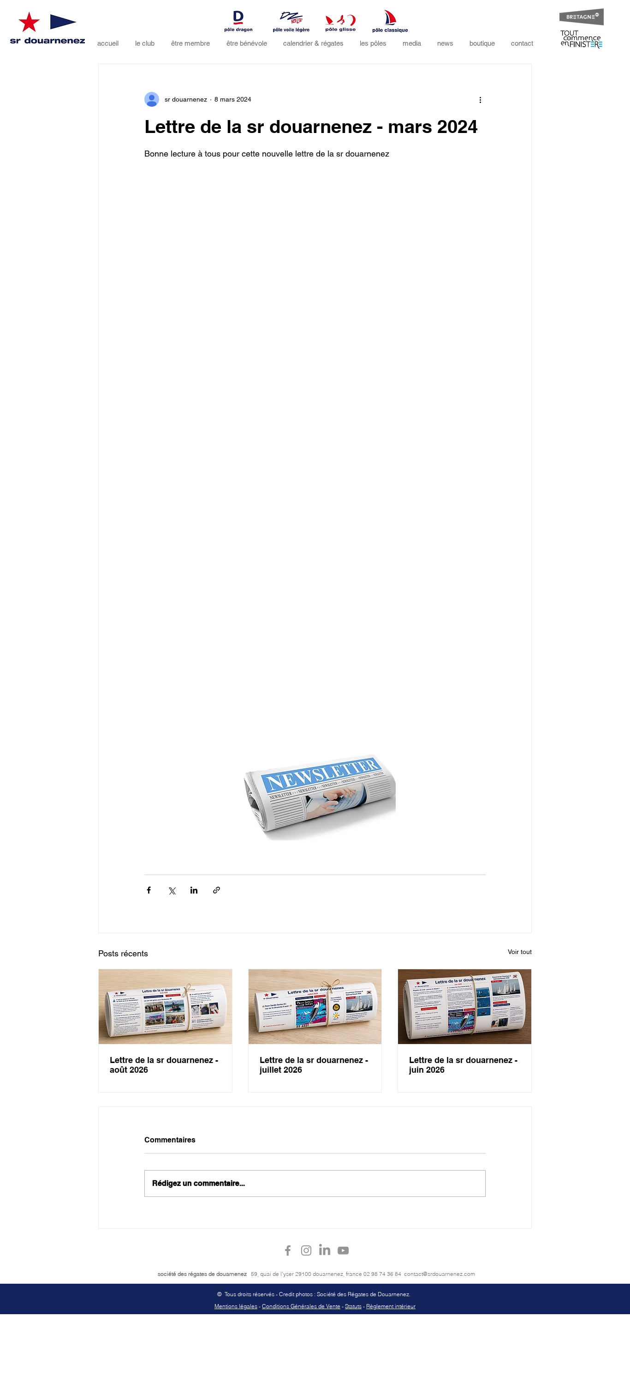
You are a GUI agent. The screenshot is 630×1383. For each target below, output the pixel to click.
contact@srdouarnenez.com (439, 1273)
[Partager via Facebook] (148, 890)
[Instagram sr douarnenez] (306, 1250)
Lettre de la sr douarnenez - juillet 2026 (314, 1065)
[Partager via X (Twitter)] (171, 890)
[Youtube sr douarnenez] (343, 1250)
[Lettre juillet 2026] (315, 1006)
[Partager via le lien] (216, 890)
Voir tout (520, 951)
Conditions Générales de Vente (301, 1306)
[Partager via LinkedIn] (194, 890)
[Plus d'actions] (480, 99)
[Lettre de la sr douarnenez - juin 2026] (464, 1006)
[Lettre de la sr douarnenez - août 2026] (165, 1006)
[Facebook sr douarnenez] (288, 1250)
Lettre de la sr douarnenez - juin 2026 (463, 1065)
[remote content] (315, 449)
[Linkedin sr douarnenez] (325, 1250)
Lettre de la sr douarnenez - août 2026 (164, 1065)
